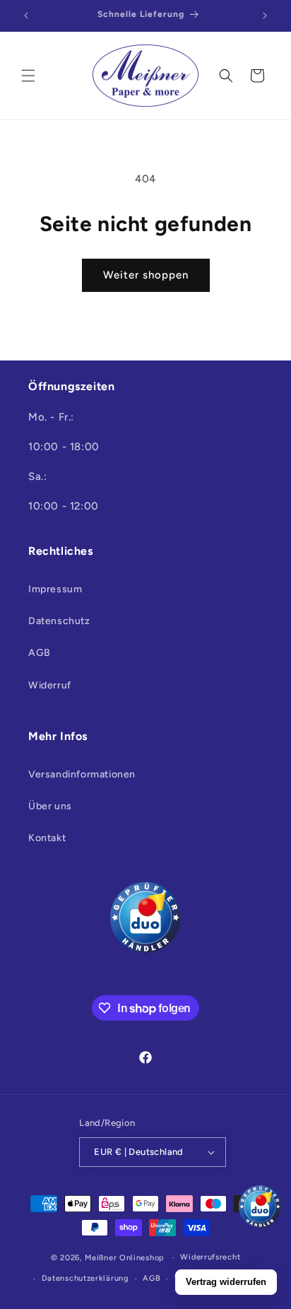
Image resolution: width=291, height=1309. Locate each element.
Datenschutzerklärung (85, 1278)
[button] (28, 75)
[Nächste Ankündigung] (264, 15)
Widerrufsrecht (210, 1257)
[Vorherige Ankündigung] (26, 15)
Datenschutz (59, 621)
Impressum (55, 589)
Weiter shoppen (146, 275)
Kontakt (47, 838)
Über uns (50, 806)
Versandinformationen (82, 774)
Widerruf (49, 685)
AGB (39, 653)
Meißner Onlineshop (125, 1257)
